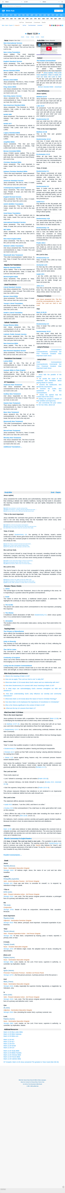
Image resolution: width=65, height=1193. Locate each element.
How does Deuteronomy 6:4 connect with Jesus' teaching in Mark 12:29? (29, 685)
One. (59, 77)
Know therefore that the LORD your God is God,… (17, 562)
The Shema (9, 613)
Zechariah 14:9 (41, 265)
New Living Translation (12, 52)
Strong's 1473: (9, 975)
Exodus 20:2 (49, 782)
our (42, 77)
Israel (45, 355)
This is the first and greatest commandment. (16, 525)
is (56, 77)
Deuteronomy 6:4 (42, 258)
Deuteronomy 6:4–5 (11, 729)
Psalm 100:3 (40, 243)
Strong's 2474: (9, 949)
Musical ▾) (52, 40)
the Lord (51, 77)
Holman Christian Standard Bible (15, 171)
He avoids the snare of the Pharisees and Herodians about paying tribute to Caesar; (48, 381)
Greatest (53, 353)
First (37, 353)
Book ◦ (53, 492)
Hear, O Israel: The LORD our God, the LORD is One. (18, 579)
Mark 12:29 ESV (9, 1044)
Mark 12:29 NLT (9, 1041)
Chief (38, 349)
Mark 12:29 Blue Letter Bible (13, 1032)
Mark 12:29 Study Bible (11, 1051)
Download (58, 87)
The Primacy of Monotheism (14, 631)
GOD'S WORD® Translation (13, 204)
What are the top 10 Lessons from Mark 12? (21, 708)
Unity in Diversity (10, 641)
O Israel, (55, 75)
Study (32, 37)
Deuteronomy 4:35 (43, 218)
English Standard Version (13, 61)
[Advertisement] (32, 479)
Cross (27, 37)
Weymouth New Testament (13, 255)
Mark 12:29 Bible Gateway (12, 1034)
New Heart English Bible (12, 239)
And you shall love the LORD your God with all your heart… (19, 511)
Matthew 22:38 (41, 132)
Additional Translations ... (13, 447)
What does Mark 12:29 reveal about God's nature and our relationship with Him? (32, 682)
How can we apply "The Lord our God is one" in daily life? (24, 679)
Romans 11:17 (41, 767)
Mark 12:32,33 (41, 312)
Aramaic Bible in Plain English (14, 370)
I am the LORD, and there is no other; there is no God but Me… (20, 582)
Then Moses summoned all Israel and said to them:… (18, 543)
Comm (37, 37)
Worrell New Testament (12, 430)
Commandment (56, 349)
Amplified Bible (9, 142)
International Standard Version (15, 222)
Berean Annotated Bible (12, 151)
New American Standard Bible (14, 105)
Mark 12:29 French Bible (12, 1057)
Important (39, 355)
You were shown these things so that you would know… (19, 560)
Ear (60, 352)
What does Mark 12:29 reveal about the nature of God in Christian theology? (31, 699)
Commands (53, 352)
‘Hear (50, 75)
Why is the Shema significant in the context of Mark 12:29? (25, 705)
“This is (56, 73)
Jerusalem (9, 621)
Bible (3, 25)
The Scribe (9, 605)
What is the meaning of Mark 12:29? (17, 676)
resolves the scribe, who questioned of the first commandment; (48, 391)
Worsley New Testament (12, 438)
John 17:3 (40, 286)
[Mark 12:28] (2, 533)
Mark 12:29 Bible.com (11, 1036)
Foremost (45, 353)
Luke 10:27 (40, 106)
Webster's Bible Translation (13, 246)
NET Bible (7, 229)
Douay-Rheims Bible (11, 325)
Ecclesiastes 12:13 (43, 154)
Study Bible (8, 492)
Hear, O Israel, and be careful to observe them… (17, 545)
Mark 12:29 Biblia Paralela (12, 1053)
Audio (22, 37)
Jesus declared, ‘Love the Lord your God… (16, 508)
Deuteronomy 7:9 (42, 228)
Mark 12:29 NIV (9, 1039)
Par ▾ (15, 40)
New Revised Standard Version (15, 350)
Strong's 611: (9, 883)
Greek (42, 37)
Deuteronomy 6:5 (42, 119)
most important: (41, 75)
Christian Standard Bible (12, 162)
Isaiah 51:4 (40, 202)
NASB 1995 (8, 114)
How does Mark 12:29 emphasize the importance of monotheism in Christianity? (32, 702)
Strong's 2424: (9, 870)
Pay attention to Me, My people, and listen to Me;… (17, 546)
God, (45, 77)
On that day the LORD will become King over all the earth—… (20, 581)
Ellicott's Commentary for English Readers (18, 838)
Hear (59, 353)
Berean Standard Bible (12, 70)
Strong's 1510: (9, 896)
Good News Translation (12, 213)
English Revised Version (12, 197)
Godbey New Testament (12, 394)
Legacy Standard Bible (12, 133)
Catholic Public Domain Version (15, 334)
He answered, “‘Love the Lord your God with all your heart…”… (20, 509)
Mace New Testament (11, 412)
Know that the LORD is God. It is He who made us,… (18, 563)
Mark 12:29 (54, 718)
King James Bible (10, 87)
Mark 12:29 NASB (10, 1046)
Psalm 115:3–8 (44, 787)
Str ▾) (18, 40)
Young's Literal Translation (13, 303)
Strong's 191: (8, 936)
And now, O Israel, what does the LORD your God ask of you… (20, 526)
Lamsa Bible (8, 361)
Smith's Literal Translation (13, 312)
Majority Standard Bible (12, 267)
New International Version (13, 43)
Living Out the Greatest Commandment (18, 665)
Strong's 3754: (9, 909)
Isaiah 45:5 (40, 274)
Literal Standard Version (12, 287)
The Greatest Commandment (46, 61)
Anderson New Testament (13, 385)
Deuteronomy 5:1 (42, 171)
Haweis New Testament (12, 403)
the (60, 73)
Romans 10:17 (10, 752)
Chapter (58, 492)
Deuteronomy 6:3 (42, 186)
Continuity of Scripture (12, 657)
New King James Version (13, 96)
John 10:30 (23, 815)
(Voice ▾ (47, 40)
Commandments (42, 352)
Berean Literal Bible (11, 80)
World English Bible (11, 277)
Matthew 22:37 (41, 97)
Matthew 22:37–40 (13, 724)
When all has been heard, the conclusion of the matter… (19, 527)
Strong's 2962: (9, 962)
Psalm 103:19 (43, 778)
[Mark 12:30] (63, 533)
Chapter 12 (11, 25)
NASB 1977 (8, 123)
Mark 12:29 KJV (9, 1048)
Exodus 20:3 (9, 808)
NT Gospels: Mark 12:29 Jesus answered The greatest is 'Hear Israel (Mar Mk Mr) (31, 1062)
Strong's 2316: (9, 986)
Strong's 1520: (9, 1012)
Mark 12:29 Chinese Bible (12, 1055)
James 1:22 (9, 757)
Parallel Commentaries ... (13, 855)
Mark (6, 25)
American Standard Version (13, 180)
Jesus (46, 73)
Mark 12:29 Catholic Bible (12, 1059)
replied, (50, 73)
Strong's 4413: (9, 922)
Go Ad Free (3, 1189)
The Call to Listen (10, 649)
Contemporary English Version (15, 188)
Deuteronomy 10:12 (43, 139)
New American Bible (11, 343)
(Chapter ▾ (11, 40)
